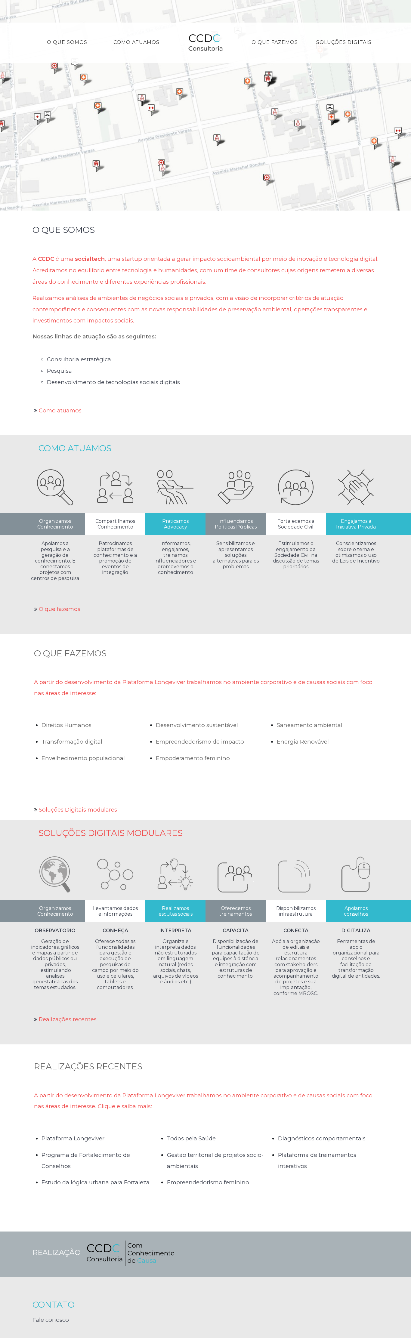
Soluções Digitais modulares (78, 809)
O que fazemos (59, 609)
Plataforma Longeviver (73, 1138)
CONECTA (295, 930)
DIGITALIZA (355, 930)
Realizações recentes (68, 1019)
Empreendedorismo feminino (208, 1182)
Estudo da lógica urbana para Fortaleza (96, 1182)
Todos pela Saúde (191, 1138)
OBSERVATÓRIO (55, 930)
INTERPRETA (175, 930)
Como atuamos (60, 410)
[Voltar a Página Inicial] (205, 43)
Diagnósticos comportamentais (322, 1138)
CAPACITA (236, 930)
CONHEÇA (115, 930)
